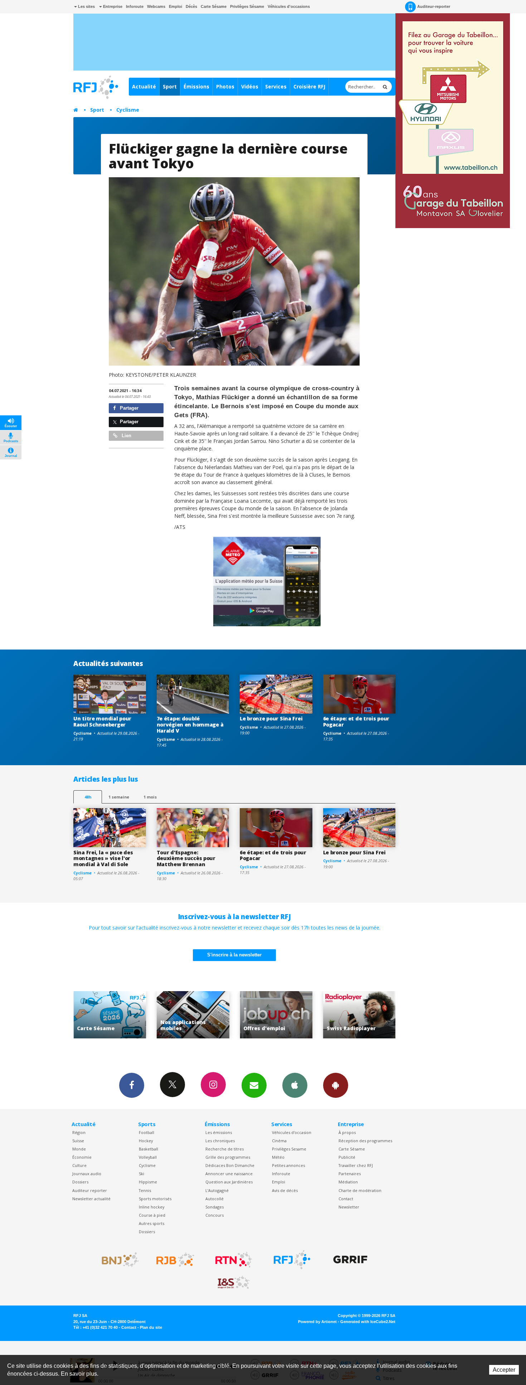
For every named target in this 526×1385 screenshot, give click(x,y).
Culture (79, 1165)
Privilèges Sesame (289, 1149)
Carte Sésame (214, 6)
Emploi (175, 6)
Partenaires (350, 1173)
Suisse (78, 1140)
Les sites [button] (86, 6)
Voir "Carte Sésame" (359, 1015)
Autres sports (151, 1223)
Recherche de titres (224, 1149)
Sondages (214, 1207)
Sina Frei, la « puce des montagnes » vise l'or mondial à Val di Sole (103, 858)
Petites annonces (288, 1165)
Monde (79, 1149)
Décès (191, 6)
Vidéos (249, 86)
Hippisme (148, 1181)
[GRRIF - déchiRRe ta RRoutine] (350, 1259)
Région (79, 1132)
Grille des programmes (227, 1157)
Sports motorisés (155, 1198)
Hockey (146, 1140)
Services (276, 86)
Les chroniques (220, 1140)
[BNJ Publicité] (117, 1259)
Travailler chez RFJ (356, 1165)
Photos (225, 86)
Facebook (131, 1085)
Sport (170, 86)
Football (146, 1132)
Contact (346, 1198)
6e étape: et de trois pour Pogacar (356, 721)
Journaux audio (86, 1173)
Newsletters (254, 1085)
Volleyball (148, 1157)
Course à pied (152, 1215)
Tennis (145, 1190)
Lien (125, 435)
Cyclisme (127, 109)
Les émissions (218, 1132)
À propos (347, 1132)
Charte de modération (360, 1190)
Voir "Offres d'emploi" (193, 1015)
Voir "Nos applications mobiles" (109, 1015)
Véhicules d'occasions (289, 6)
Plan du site (151, 1327)
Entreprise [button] (112, 6)
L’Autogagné (217, 1190)
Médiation (348, 1181)
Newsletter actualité (91, 1198)
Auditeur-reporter (433, 6)
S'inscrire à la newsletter (234, 954)
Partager (128, 408)
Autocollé (214, 1198)
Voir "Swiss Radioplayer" (276, 1015)
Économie (82, 1157)
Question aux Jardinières (229, 1181)
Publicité (347, 1157)
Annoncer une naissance (229, 1173)
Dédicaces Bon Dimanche (229, 1165)
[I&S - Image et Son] (233, 1282)
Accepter (504, 1370)
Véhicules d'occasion (291, 1132)
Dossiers (80, 1181)
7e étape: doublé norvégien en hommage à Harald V (190, 724)
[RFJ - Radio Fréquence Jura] (292, 1259)
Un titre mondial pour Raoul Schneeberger (102, 721)
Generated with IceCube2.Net (367, 1321)
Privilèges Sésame (247, 6)
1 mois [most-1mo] (150, 797)
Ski (141, 1173)
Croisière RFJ (309, 86)
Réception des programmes (365, 1140)
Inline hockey (151, 1207)
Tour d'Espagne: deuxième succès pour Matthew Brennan (186, 858)
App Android (335, 1085)
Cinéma (279, 1140)
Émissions (196, 86)
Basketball (148, 1149)
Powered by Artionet (317, 1321)
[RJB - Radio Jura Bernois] (175, 1259)
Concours (214, 1215)
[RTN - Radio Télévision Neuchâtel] (233, 1259)
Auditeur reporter (89, 1190)
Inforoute (134, 6)
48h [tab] (87, 797)
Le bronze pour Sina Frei (271, 718)
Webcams (156, 6)
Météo (278, 1157)
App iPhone (294, 1085)
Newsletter (349, 1207)
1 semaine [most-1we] (118, 797)
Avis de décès (285, 1190)
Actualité (144, 86)
